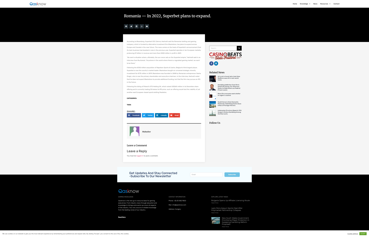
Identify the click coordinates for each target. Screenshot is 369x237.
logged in (139, 156)
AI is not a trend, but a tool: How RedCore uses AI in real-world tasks (229, 78)
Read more (214, 203)
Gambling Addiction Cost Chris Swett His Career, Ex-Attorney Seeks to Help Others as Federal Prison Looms (229, 87)
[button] (126, 26)
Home (295, 4)
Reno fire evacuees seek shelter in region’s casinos (229, 94)
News (315, 4)
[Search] (239, 48)
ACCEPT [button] (363, 233)
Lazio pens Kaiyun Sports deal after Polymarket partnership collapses (226, 209)
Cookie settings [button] (352, 234)
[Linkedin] (216, 63)
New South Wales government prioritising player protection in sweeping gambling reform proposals (235, 221)
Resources (324, 4)
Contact (336, 4)
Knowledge (304, 4)
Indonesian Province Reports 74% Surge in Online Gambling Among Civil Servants (230, 112)
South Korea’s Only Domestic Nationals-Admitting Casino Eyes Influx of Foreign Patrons (229, 103)
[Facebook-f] (211, 63)
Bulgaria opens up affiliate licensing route (230, 200)
